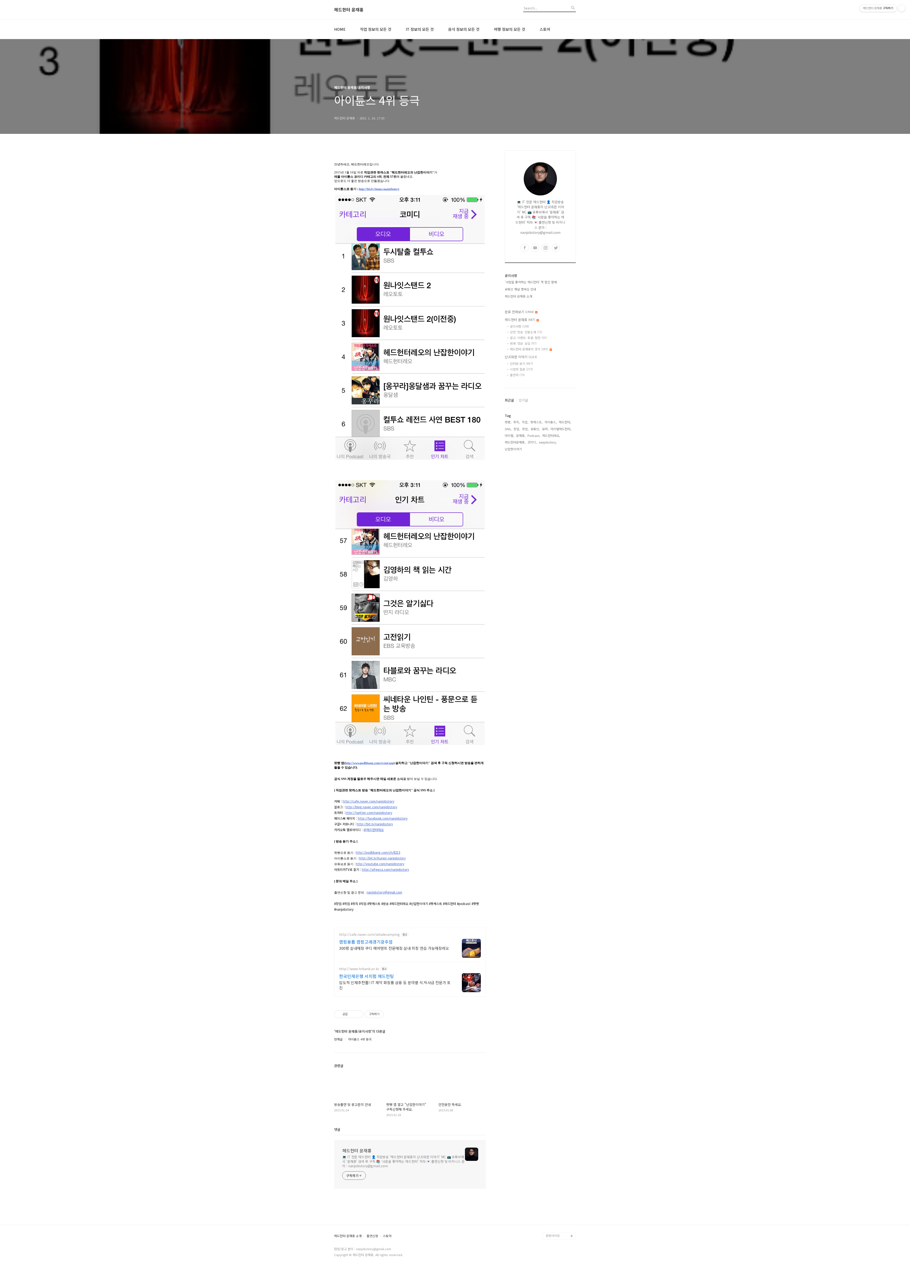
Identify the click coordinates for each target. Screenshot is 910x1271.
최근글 (509, 400)
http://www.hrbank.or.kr (359, 969)
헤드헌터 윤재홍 (349, 9)
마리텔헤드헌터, (561, 429)
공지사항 (519, 326)
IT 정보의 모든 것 (420, 29)
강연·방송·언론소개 (526, 332)
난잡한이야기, (514, 449)
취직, (516, 422)
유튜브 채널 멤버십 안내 (520, 289)
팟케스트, (536, 422)
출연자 (517, 375)
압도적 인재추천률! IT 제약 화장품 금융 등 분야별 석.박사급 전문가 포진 (394, 985)
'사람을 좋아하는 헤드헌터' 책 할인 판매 (531, 282)
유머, (545, 429)
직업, (525, 422)
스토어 (545, 29)
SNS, (508, 429)
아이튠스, (551, 422)
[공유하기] (352, 1014)
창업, (517, 429)
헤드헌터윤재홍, (515, 442)
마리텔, (509, 435)
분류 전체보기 (519, 311)
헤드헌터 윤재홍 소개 (518, 296)
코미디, (532, 442)
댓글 (337, 1129)
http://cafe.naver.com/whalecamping (369, 934)
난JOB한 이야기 (521, 356)
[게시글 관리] (358, 1014)
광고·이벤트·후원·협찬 (528, 337)
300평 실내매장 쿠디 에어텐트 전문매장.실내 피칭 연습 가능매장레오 (394, 948)
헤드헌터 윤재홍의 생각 (529, 349)
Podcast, (534, 435)
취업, (525, 429)
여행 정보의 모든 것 (509, 29)
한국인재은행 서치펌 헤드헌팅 (366, 976)
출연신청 (372, 1236)
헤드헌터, (565, 422)
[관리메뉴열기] (901, 8)
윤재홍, (521, 435)
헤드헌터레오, (551, 435)
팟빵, (508, 422)
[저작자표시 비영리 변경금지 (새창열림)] (390, 1014)
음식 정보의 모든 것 (463, 29)
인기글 (523, 400)
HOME (340, 29)
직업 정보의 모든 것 (375, 29)
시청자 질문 (521, 369)
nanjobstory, (548, 442)
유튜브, (535, 429)
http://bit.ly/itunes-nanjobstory (379, 189)
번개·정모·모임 (523, 343)
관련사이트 (553, 1235)
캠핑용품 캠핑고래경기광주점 (366, 942)
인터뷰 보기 (521, 363)
